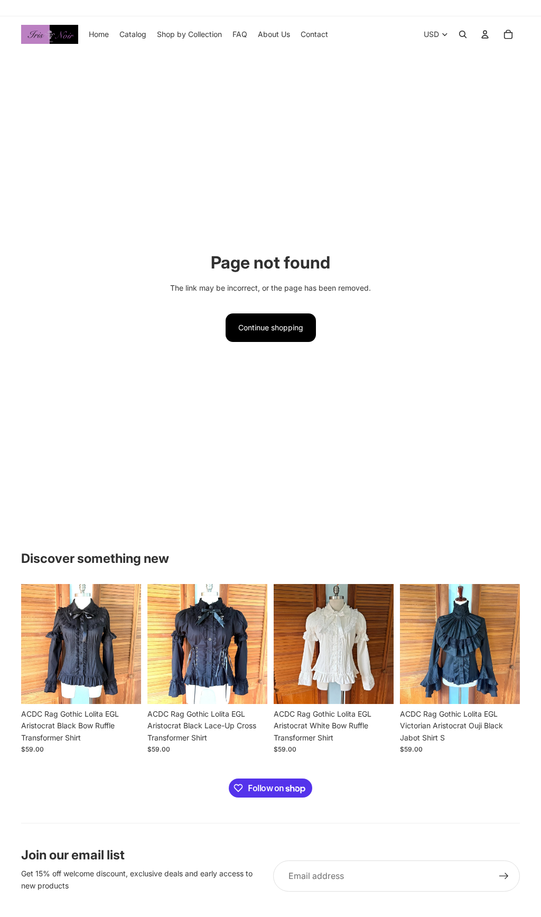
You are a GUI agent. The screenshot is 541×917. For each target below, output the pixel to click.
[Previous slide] (29, 643)
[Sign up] (504, 876)
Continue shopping (270, 327)
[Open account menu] (485, 34)
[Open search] (462, 34)
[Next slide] (133, 643)
